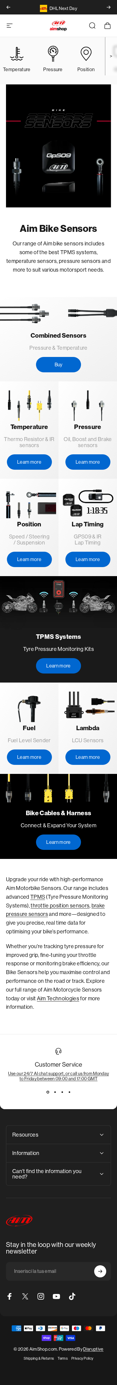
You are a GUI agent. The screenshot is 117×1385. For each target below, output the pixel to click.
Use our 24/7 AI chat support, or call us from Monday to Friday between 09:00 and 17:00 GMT (58, 1076)
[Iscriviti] (100, 1271)
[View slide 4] (69, 1092)
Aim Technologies (58, 998)
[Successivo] (108, 7)
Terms (63, 1358)
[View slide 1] (47, 1092)
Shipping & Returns (39, 1358)
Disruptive (93, 1349)
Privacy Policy (82, 1358)
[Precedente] (8, 7)
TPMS (37, 897)
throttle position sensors (60, 906)
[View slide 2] (54, 1092)
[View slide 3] (62, 1092)
